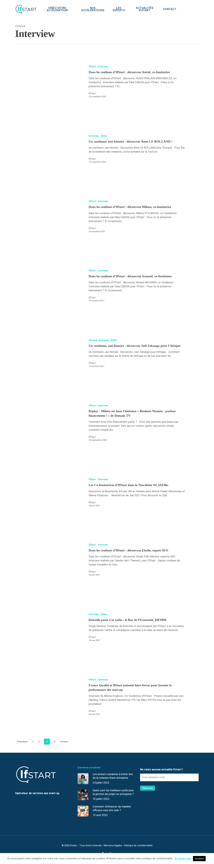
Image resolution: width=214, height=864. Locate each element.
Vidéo (103, 136)
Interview (103, 66)
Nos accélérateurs (92, 9)
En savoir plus (183, 858)
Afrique (93, 340)
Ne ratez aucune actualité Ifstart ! (161, 769)
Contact (170, 9)
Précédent (22, 741)
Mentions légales (113, 845)
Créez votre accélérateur (57, 9)
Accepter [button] (199, 858)
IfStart (92, 66)
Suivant (64, 741)
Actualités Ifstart (144, 9)
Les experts (119, 9)
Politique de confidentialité (138, 845)
